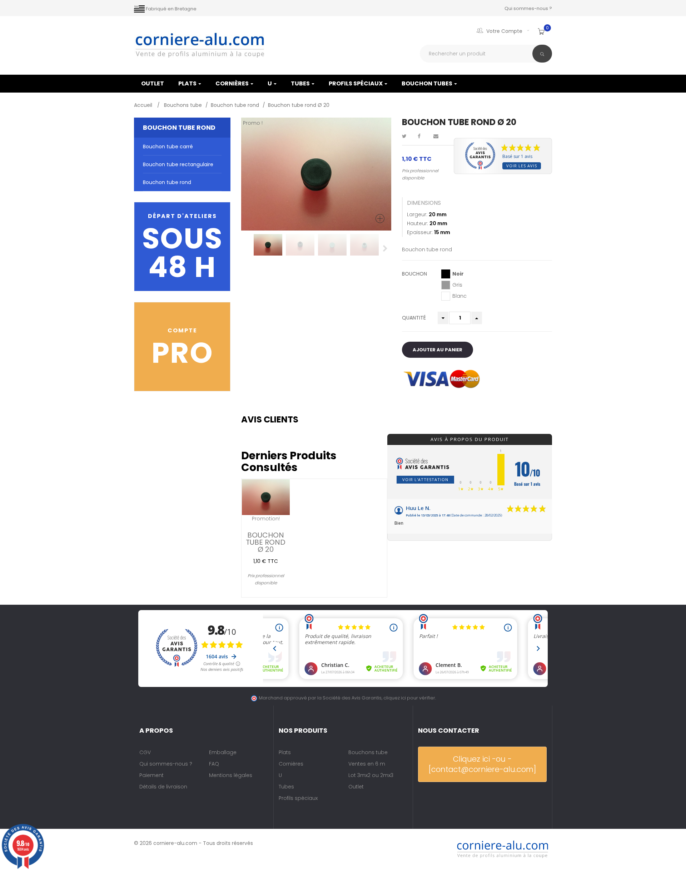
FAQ (214, 763)
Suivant (385, 248)
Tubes (301, 83)
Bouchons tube (368, 752)
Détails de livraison (163, 786)
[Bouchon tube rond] (268, 245)
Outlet (356, 786)
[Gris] (445, 285)
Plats (188, 83)
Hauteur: (417, 223)
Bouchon (415, 273)
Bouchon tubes (427, 83)
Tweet (407, 136)
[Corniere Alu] (200, 45)
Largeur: (417, 214)
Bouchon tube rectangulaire (178, 164)
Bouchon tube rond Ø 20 (265, 541)
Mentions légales (230, 775)
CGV (145, 752)
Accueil (144, 105)
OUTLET (152, 83)
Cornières (232, 83)
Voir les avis (521, 165)
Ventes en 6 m (366, 763)
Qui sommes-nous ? (528, 8)
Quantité (414, 317)
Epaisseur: (420, 232)
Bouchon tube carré (168, 146)
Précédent (247, 248)
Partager (423, 136)
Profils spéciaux (356, 83)
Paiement (151, 775)
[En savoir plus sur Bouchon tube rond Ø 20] (266, 497)
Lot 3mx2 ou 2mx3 (370, 775)
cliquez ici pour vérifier (409, 698)
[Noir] (445, 273)
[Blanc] (445, 296)
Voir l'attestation (425, 479)
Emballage (223, 752)
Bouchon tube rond (167, 182)
